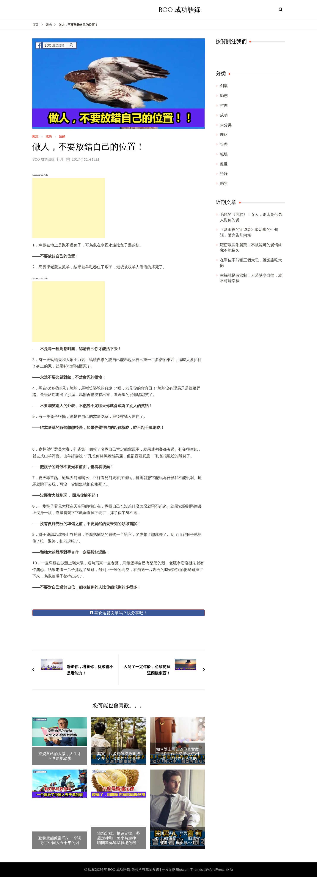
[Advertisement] (68, 208)
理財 (224, 134)
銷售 (224, 183)
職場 (224, 154)
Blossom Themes (189, 869)
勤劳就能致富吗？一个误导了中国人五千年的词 (59, 840)
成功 (49, 136)
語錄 (62, 136)
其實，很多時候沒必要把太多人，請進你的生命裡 (118, 756)
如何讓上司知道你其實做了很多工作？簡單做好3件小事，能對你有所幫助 (177, 754)
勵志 (35, 136)
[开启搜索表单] (280, 10)
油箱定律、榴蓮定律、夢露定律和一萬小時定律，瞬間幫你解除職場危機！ (118, 838)
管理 (224, 144)
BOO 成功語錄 (180, 10)
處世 (224, 164)
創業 (224, 85)
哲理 (224, 105)
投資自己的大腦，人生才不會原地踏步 (59, 756)
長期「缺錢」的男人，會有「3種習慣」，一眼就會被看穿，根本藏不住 (177, 838)
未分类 (226, 125)
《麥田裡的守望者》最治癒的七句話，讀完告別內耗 (249, 232)
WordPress (215, 869)
